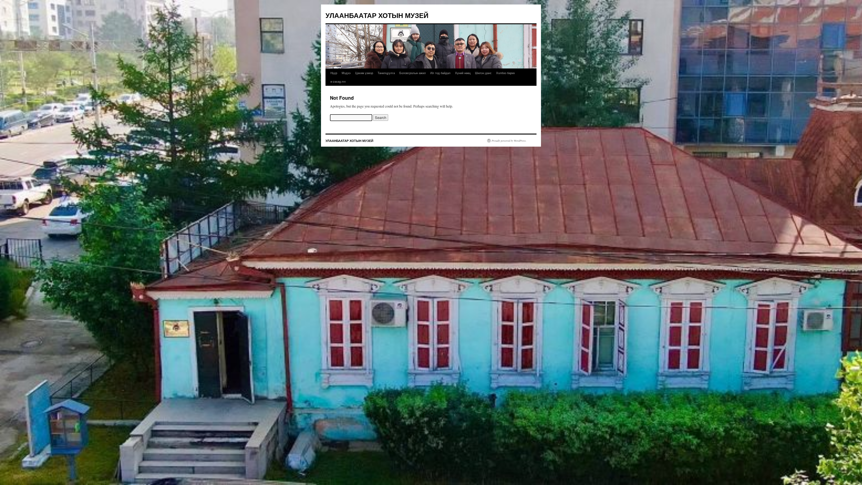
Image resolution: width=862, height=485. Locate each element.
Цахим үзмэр (364, 73)
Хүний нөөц (463, 73)
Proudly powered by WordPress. (509, 140)
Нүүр (333, 73)
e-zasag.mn (338, 81)
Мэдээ (346, 73)
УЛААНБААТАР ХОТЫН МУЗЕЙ (377, 15)
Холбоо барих (505, 73)
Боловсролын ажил (412, 73)
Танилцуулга (386, 73)
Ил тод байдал (440, 73)
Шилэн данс (483, 73)
